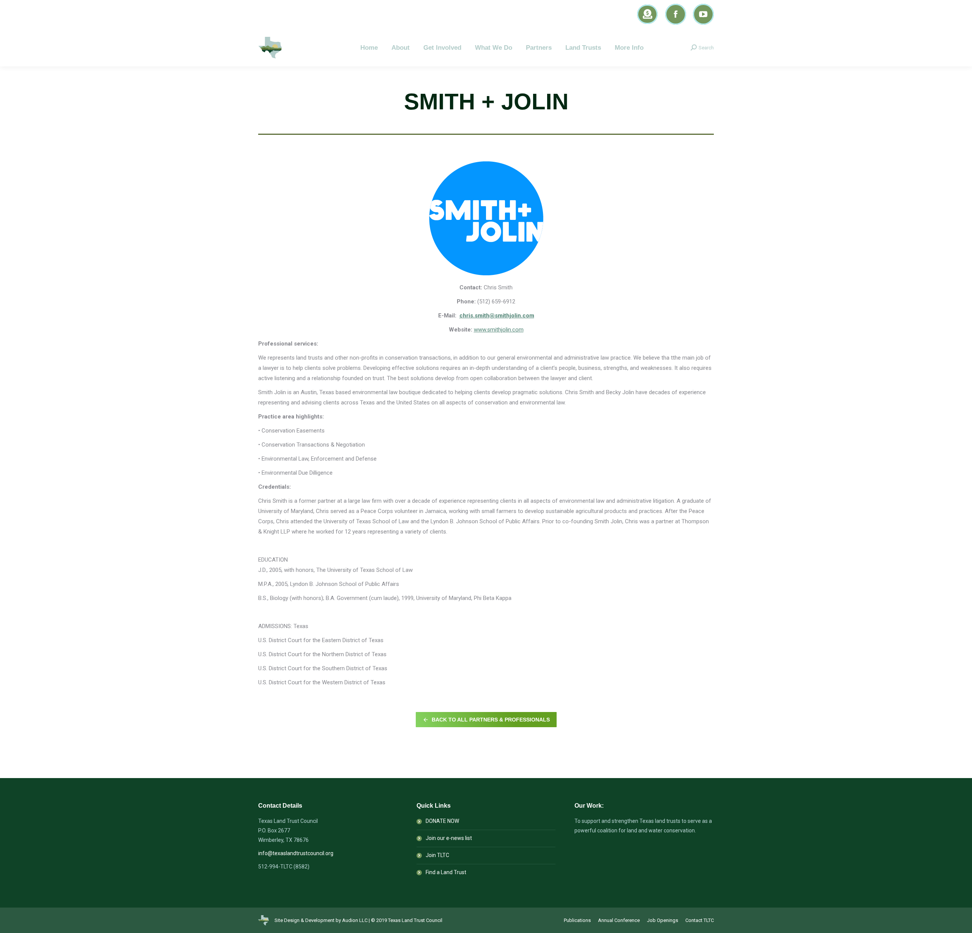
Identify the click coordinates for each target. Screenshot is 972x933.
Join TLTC (437, 855)
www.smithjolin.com (499, 329)
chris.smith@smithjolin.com (496, 315)
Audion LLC (355, 920)
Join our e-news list (449, 838)
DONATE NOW (442, 821)
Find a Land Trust (446, 872)
